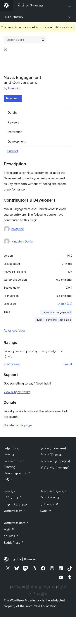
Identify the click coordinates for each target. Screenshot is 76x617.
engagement (64, 312)
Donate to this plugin (18, 425)
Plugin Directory (13, 16)
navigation (65, 319)
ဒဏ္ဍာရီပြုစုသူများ (15, 504)
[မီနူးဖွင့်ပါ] (70, 5)
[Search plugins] (42, 40)
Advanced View (14, 330)
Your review (12, 364)
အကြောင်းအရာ (11, 448)
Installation (15, 132)
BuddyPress (14, 542)
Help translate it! (65, 27)
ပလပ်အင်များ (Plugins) (55, 461)
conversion (48, 312)
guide (39, 319)
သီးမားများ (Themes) (51, 455)
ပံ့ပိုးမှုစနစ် (12, 497)
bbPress (11, 536)
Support (12, 151)
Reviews (13, 122)
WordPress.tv (15, 511)
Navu (30, 173)
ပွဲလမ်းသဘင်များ (50, 497)
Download (12, 98)
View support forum (17, 392)
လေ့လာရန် (9, 491)
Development (17, 141)
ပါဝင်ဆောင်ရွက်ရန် (53, 491)
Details (12, 112)
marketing (51, 319)
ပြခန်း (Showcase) (53, 448)
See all (67, 364)
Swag (45, 511)
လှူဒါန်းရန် (49, 504)
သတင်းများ (9, 455)
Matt (9, 529)
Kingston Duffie (22, 241)
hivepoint (14, 88)
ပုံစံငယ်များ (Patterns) (54, 468)
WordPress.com (16, 523)
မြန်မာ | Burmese (24, 559)
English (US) (65, 303)
